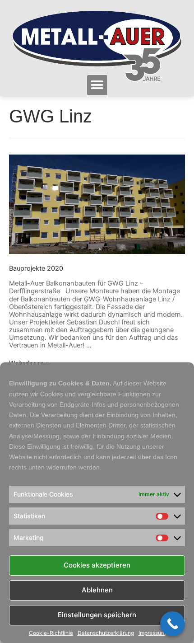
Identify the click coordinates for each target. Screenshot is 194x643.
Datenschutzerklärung (106, 633)
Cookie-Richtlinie (51, 633)
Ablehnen (97, 590)
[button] (97, 85)
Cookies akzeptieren (97, 565)
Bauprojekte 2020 (36, 268)
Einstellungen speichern (97, 614)
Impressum (152, 633)
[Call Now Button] (172, 623)
